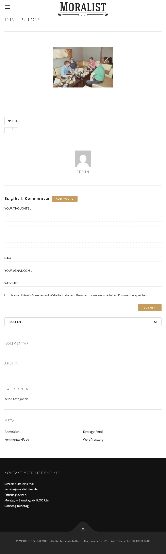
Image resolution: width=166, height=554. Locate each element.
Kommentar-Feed (16, 439)
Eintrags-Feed (93, 432)
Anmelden (11, 432)
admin (83, 171)
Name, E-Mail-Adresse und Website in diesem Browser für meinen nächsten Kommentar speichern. (80, 295)
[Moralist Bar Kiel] (83, 9)
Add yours (65, 198)
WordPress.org (93, 439)
